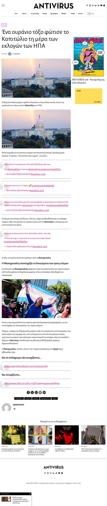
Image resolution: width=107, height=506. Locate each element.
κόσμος (4, 24)
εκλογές (28, 398)
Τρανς (54, 398)
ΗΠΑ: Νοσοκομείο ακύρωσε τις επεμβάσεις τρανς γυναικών (91, 450)
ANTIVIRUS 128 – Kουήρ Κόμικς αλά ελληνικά (88, 81)
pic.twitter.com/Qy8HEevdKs (43, 186)
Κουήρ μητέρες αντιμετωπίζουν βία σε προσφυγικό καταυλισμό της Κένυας (21, 500)
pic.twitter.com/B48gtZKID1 (57, 205)
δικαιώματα (19, 398)
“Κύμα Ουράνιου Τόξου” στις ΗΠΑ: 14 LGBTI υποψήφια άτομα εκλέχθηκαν (31, 383)
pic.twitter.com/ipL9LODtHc (50, 169)
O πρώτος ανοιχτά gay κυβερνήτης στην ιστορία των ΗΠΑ (26, 366)
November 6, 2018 (38, 174)
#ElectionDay (33, 169)
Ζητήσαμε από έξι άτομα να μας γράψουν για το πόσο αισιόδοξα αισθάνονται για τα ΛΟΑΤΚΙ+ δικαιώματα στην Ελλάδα (38, 451)
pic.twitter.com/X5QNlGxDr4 (15, 241)
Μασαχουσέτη (45, 398)
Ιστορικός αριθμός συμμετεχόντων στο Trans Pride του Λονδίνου (13, 450)
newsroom (17, 54)
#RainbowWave (13, 169)
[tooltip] (87, 5)
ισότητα (36, 398)
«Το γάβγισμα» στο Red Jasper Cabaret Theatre (64, 450)
